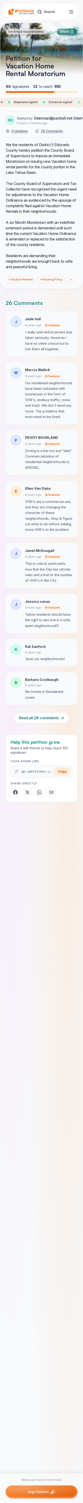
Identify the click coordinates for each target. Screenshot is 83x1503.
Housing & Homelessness (26, 31)
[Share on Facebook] (15, 792)
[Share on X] (27, 792)
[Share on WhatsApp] (39, 792)
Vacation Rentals (20, 279)
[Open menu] (71, 12)
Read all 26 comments (41, 718)
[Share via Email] (51, 792)
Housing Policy (51, 279)
